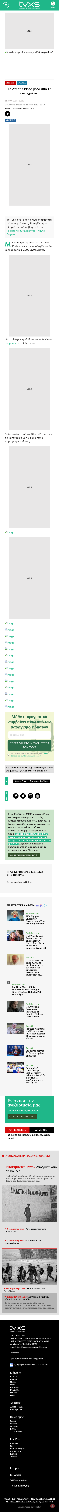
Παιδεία (13, 1454)
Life (11, 1446)
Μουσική (14, 1426)
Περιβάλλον (15, 1390)
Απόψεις (15, 1403)
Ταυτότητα (14, 1353)
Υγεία (12, 1385)
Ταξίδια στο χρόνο (18, 1480)
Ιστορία (14, 1468)
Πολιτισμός (17, 1417)
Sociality (37, 1507)
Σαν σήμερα (15, 1475)
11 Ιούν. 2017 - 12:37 (14, 101)
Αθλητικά (14, 1387)
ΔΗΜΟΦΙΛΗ (41, 1130)
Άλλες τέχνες (16, 1432)
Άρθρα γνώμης (16, 1407)
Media (13, 1382)
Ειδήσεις (15, 1373)
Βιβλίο (13, 1429)
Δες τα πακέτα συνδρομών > (24, 855)
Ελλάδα (13, 1377)
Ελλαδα (22, 83)
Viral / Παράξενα (17, 1449)
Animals (14, 1443)
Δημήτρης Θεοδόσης (39, 781)
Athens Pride (20, 781)
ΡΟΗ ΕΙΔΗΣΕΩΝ (17, 1130)
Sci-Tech (14, 1393)
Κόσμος (13, 1380)
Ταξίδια (13, 1457)
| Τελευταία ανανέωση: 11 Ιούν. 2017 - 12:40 (25, 105)
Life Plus (15, 1439)
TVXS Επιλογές (19, 1485)
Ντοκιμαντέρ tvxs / (16, 1229)
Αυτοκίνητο (15, 1451)
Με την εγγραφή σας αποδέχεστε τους (29, 755)
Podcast (13, 1395)
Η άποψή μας (16, 1410)
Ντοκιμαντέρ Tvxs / (21, 1167)
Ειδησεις (10, 83)
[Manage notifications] (52, 1506)
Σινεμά (13, 1421)
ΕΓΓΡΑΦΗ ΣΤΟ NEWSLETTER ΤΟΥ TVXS (29, 745)
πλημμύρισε (12, 343)
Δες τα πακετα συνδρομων (22, 1116)
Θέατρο (13, 1424)
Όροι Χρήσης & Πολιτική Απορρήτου (26, 1359)
